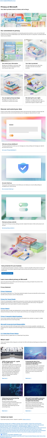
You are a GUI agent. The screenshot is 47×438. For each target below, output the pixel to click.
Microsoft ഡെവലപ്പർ (4, 430)
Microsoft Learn (20, 430)
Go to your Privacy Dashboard (9, 150)
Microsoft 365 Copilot (29, 429)
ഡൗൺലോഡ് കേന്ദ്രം (15, 423)
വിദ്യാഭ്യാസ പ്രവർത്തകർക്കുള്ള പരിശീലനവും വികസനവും (25, 426)
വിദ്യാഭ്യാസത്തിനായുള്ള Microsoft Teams (27, 425)
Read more (4, 378)
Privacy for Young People (8, 299)
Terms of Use (42, 436)
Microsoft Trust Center (7, 273)
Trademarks (2, 437)
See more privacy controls (8, 228)
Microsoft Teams (38, 429)
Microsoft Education (37, 423)
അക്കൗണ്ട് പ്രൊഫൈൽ (5, 423)
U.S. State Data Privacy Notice (10, 333)
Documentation (13, 430)
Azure (1, 429)
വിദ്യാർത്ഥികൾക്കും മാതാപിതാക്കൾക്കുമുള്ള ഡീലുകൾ (12, 427)
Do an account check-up (7, 189)
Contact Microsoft (20, 436)
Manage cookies (35, 436)
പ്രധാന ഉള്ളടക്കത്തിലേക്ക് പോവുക (7, 0)
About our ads (8, 437)
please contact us (26, 419)
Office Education (8, 426)
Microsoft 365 (12, 429)
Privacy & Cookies (28, 436)
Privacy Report (5, 308)
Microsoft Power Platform (15, 431)
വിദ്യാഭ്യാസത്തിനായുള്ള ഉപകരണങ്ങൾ (9, 425)
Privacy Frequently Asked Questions (11, 316)
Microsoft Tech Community (30, 430)
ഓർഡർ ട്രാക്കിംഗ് (24, 423)
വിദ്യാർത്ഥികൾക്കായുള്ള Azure (31, 427)
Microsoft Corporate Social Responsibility (13, 324)
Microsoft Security (42, 427)
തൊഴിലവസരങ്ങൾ (31, 431)
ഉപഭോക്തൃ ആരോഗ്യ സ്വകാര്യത (8, 436)
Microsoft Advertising (20, 429)
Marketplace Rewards (4, 431)
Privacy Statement (6, 291)
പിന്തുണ (30, 423)
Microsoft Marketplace (41, 430)
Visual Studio (24, 431)
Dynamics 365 (6, 429)
